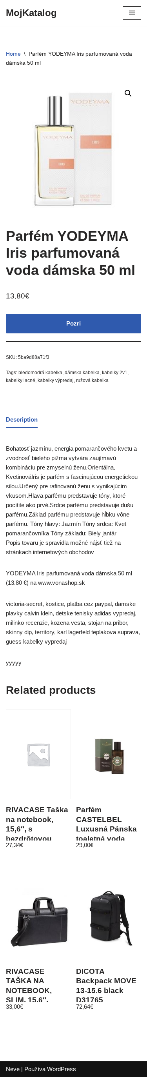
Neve (13, 1069)
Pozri (73, 323)
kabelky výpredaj (56, 380)
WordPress (61, 1069)
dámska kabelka (82, 372)
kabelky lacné (20, 380)
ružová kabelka (92, 380)
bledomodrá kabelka (40, 372)
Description (22, 419)
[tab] (22, 420)
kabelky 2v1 (114, 372)
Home (13, 54)
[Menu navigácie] (132, 13)
